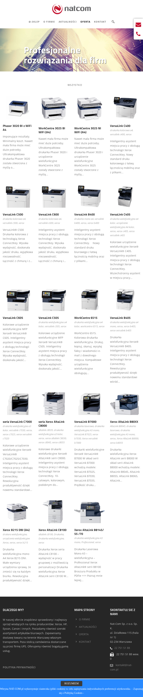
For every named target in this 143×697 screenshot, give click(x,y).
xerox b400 (93, 223)
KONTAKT (85, 641)
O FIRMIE (84, 619)
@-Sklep (34, 21)
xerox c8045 (45, 442)
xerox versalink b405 (120, 330)
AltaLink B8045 (117, 426)
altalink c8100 (46, 534)
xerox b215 (22, 542)
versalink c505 (52, 326)
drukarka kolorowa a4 (121, 130)
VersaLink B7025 (82, 434)
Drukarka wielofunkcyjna (51, 538)
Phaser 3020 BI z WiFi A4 (17, 128)
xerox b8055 (116, 442)
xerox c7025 (9, 434)
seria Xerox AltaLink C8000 (51, 423)
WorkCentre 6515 (85, 317)
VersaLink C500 (13, 214)
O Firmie (49, 21)
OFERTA (84, 634)
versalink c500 (10, 223)
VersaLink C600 (49, 214)
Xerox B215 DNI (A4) (16, 530)
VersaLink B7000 (85, 421)
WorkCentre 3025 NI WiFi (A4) (87, 130)
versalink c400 (117, 134)
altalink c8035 (46, 430)
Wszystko (75, 85)
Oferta (85, 21)
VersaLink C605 (13, 317)
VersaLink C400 (120, 126)
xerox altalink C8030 (55, 438)
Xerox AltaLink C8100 (52, 530)
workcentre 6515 (89, 326)
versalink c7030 (17, 430)
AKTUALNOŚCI (88, 627)
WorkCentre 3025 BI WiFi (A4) (52, 130)
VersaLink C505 (49, 317)
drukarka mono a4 (83, 219)
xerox (128, 134)
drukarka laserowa (84, 426)
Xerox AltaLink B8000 (127, 438)
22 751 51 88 (122, 648)
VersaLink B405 (120, 317)
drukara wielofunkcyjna (15, 534)
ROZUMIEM (71, 683)
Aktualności (68, 21)
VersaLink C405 (120, 214)
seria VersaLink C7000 (17, 421)
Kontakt (100, 21)
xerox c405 (122, 231)
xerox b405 (129, 326)
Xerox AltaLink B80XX (124, 421)
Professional (87, 542)
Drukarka (59, 534)
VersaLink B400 (84, 214)
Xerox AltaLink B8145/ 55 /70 (89, 532)
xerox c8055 (58, 442)
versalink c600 (46, 223)
